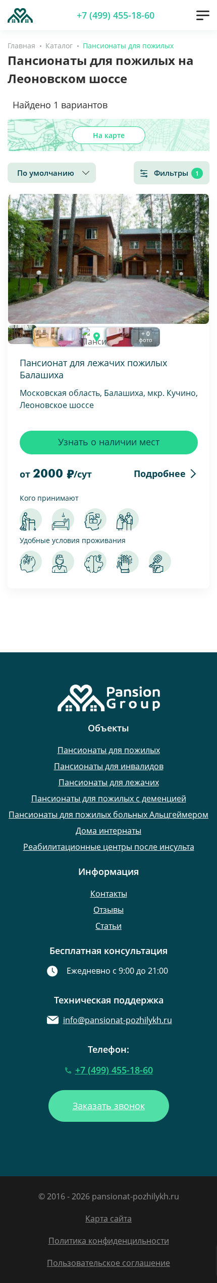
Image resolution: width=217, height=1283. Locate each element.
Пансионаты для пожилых (109, 750)
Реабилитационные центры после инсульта (108, 846)
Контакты (108, 893)
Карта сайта (108, 1218)
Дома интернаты (108, 830)
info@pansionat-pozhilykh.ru (117, 1020)
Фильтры (176, 173)
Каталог (59, 45)
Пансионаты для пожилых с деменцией (108, 798)
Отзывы (108, 909)
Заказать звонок (109, 1106)
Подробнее (160, 473)
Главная (21, 45)
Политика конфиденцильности (108, 1240)
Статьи (108, 925)
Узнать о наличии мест (108, 442)
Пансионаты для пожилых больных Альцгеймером (108, 814)
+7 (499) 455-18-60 (115, 15)
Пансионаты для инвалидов (109, 766)
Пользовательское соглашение (108, 1262)
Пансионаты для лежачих (109, 782)
